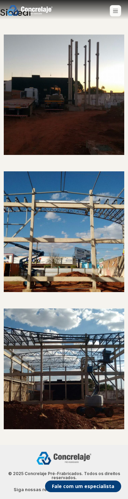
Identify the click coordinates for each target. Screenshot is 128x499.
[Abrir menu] (115, 11)
